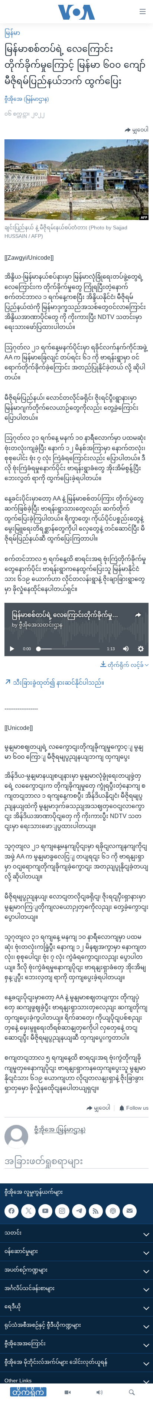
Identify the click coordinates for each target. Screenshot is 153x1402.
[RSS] (96, 1211)
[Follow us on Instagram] (62, 1211)
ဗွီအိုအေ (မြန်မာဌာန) (26, 99)
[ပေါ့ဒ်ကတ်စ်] (112, 1211)
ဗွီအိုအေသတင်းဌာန (40, 625)
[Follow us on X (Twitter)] (28, 1211)
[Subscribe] (130, 1211)
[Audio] (99, 1392)
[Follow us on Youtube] (45, 1211)
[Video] (67, 1392)
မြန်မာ (12, 33)
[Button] (137, 130)
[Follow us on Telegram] (79, 1211)
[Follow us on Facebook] (11, 1211)
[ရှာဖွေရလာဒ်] (132, 1392)
